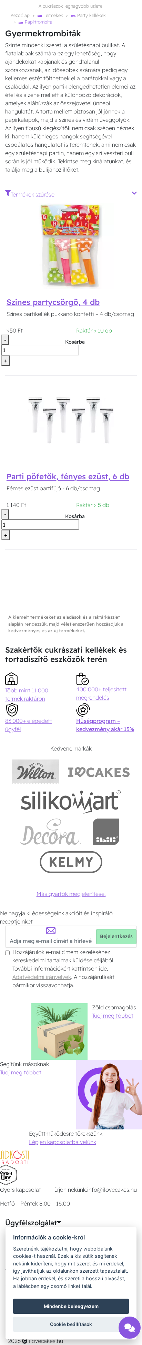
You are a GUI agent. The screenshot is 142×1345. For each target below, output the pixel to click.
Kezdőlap (20, 15)
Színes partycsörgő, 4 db (53, 302)
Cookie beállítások (71, 1324)
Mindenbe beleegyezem (71, 1306)
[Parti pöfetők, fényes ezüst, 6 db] (71, 419)
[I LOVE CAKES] (99, 771)
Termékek (52, 15)
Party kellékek (91, 15)
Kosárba (75, 342)
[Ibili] (106, 831)
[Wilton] (35, 771)
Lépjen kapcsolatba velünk (62, 1141)
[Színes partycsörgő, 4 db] (71, 245)
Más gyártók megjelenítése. (71, 893)
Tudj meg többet (112, 1015)
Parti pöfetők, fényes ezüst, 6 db (68, 476)
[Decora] (50, 831)
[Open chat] (130, 1326)
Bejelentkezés (116, 936)
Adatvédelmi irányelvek (41, 976)
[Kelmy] (71, 861)
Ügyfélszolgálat (31, 1223)
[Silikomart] (71, 801)
